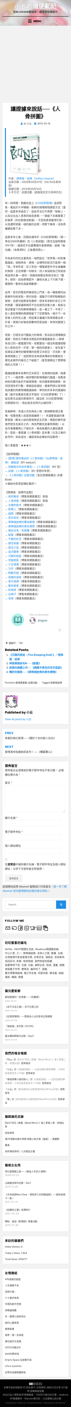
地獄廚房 (13, 560)
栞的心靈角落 (12, 1322)
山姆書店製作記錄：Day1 (18, 1183)
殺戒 (48, 965)
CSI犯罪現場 (44, 203)
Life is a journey (13, 1366)
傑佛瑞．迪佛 (24, 178)
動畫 (53, 953)
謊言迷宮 (13, 517)
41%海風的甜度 (13, 1279)
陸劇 (61, 973)
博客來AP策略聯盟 (23, 1394)
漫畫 (55, 965)
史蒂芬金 (39, 957)
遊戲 (44, 969)
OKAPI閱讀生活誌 (24, 949)
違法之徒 (13, 547)
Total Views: (11, 1259)
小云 (9, 1069)
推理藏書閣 (21, 682)
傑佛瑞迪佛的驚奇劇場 (21, 522)
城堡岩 (49, 957)
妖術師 (12, 589)
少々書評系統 (12, 1298)
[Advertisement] (35, 63)
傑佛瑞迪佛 (56, 682)
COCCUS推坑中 (13, 1347)
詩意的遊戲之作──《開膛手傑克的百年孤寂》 (36, 667)
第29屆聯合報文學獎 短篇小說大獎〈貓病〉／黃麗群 (32, 1139)
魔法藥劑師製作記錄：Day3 (19, 1036)
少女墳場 (13, 564)
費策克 (25, 969)
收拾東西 (9, 1133)
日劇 (30, 965)
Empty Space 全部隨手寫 (18, 1360)
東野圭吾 (40, 965)
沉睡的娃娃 (14, 556)
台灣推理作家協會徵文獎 (18, 957)
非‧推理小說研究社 (15, 1316)
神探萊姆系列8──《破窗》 (25, 663)
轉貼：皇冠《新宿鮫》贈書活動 (21, 1221)
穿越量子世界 (12, 969)
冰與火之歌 (43, 953)
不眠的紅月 (14, 539)
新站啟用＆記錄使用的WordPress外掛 (38, 1089)
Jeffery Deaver (44, 178)
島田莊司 (10, 961)
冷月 (11, 568)
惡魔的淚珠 (14, 577)
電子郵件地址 (14, 831)
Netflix (8, 949)
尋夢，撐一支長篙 (14, 1335)
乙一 (19, 953)
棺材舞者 (13, 496)
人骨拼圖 (13, 500)
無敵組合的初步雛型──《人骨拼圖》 (30, 466)
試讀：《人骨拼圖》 (19, 471)
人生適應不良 (12, 1285)
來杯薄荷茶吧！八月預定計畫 (20, 1151)
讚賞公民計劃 (54, 1398)
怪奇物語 (28, 961)
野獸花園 (13, 573)
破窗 (11, 534)
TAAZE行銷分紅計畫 (46, 1394)
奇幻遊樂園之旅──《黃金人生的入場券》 (26, 1171)
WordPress (60, 1403)
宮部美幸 (59, 957)
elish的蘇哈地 (12, 1353)
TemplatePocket (34, 1403)
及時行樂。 (11, 1291)
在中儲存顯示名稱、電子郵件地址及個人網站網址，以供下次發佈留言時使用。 (35, 866)
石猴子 (12, 594)
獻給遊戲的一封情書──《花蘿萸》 (23, 997)
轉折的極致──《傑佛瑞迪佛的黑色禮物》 (33, 672)
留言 (8, 782)
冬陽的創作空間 (13, 1304)
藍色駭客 (13, 585)
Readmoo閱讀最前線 (46, 949)
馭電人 (12, 509)
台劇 (60, 953)
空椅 (11, 598)
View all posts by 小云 (18, 719)
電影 (7, 977)
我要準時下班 (12, 965)
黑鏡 (20, 977)
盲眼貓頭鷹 (11, 1310)
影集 (19, 961)
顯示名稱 (11, 818)
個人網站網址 (13, 845)
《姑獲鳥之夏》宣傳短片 (17, 1209)
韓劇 (14, 977)
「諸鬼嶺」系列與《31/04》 (20, 1026)
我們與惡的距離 (43, 961)
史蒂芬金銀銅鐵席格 (15, 1372)
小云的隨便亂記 (35, 6)
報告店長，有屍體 (18, 530)
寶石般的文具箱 (13, 1341)
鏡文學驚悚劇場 (13, 973)
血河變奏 (13, 551)
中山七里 (10, 953)
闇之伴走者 (30, 973)
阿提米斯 (43, 973)
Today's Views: (13, 1253)
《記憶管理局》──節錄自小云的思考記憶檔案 (28, 1016)
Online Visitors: (13, 1246)
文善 (23, 965)
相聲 (61, 965)
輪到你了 (35, 969)
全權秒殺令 (14, 505)
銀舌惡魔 (13, 543)
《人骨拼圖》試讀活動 (21, 475)
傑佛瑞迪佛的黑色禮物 (21, 526)
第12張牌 (13, 581)
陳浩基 (53, 973)
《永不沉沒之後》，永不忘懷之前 (21, 1006)
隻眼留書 (9, 1329)
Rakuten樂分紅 (32, 1398)
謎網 (11, 513)
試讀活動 (32, 682)
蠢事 (7, 1145)
